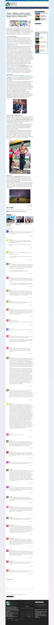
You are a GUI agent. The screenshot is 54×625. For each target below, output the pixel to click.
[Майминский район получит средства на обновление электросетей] (20, 219)
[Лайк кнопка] (28, 205)
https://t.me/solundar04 (20, 210)
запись (19, 43)
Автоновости (10, 211)
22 (30, 614)
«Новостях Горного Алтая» (27, 34)
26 (25, 616)
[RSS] (6, 0)
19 (25, 614)
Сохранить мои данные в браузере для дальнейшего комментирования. (16, 594)
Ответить (10, 237)
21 (28, 614)
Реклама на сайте (37, 617)
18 (23, 614)
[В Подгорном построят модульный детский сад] (29, 219)
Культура (21, 211)
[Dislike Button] (31, 205)
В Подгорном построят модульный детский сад (28, 223)
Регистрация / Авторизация (43, 0)
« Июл (21, 619)
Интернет (14, 211)
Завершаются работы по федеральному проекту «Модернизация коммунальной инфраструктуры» (9, 224)
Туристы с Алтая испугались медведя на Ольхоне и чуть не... (44, 16)
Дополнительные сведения (10, 615)
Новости (7, 222)
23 (32, 614)
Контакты (42, 614)
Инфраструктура (17, 211)
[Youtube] (10, 0)
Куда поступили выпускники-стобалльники (44, 13)
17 (21, 614)
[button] (47, 8)
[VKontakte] (9, 0)
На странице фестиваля (10, 124)
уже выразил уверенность (10, 67)
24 (21, 616)
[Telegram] (7, 0)
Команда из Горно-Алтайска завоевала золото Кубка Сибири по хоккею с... (44, 19)
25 (23, 616)
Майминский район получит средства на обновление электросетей (20, 224)
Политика (24, 211)
